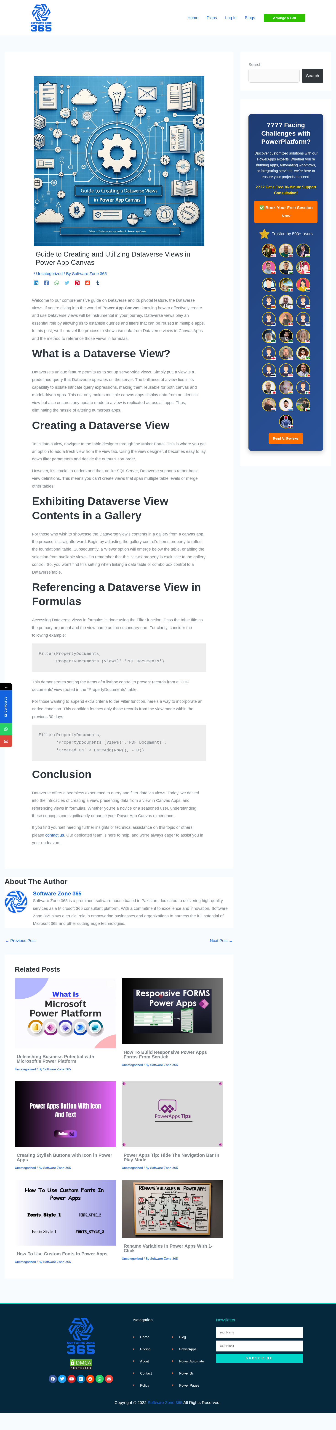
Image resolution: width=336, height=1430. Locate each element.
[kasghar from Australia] (269, 319)
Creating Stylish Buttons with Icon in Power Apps (64, 1157)
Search (254, 64)
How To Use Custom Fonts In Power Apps (62, 1253)
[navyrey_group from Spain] (269, 302)
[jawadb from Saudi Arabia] (286, 336)
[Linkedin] (36, 282)
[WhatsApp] (56, 282)
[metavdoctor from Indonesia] (286, 370)
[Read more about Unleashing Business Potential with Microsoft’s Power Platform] (65, 1013)
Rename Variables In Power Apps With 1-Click (168, 1248)
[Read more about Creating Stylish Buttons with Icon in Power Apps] (65, 1114)
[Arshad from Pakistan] (286, 267)
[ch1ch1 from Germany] (269, 284)
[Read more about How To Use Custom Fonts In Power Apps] (65, 1212)
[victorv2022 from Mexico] (303, 387)
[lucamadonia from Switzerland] (269, 267)
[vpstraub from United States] (286, 353)
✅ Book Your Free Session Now (286, 211)
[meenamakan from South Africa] (303, 284)
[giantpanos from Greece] (286, 404)
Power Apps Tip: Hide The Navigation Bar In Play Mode (171, 1157)
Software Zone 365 (165, 1402)
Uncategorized (49, 273)
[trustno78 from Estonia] (269, 370)
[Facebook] (46, 282)
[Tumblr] (98, 282)
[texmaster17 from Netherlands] (269, 404)
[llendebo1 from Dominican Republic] (286, 421)
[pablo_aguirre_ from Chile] (303, 302)
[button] (284, 18)
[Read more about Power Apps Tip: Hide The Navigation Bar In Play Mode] (172, 1114)
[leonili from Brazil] (303, 353)
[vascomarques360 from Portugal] (303, 370)
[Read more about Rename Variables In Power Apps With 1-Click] (172, 1208)
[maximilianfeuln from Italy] (286, 284)
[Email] (6, 741)
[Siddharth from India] (303, 250)
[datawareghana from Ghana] (286, 387)
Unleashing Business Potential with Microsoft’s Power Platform (55, 1059)
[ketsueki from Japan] (286, 302)
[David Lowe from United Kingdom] (286, 250)
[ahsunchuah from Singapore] (303, 267)
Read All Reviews (286, 438)
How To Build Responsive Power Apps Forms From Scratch (165, 1054)
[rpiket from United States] (269, 250)
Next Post (221, 940)
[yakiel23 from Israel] (303, 319)
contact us (54, 835)
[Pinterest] (77, 282)
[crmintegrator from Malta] (269, 387)
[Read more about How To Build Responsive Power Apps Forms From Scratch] (172, 1011)
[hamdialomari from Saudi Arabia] (269, 336)
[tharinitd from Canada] (286, 319)
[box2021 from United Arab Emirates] (303, 404)
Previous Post (20, 940)
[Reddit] (87, 282)
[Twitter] (67, 282)
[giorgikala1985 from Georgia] (269, 353)
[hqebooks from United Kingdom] (303, 336)
